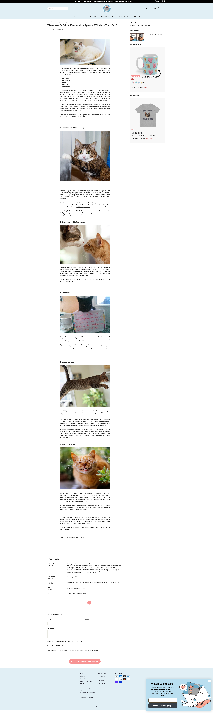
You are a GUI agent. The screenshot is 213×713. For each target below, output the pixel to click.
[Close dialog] (209, 681)
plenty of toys (89, 279)
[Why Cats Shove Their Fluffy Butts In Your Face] (137, 37)
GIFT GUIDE (83, 16)
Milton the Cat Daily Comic (87, 692)
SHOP (73, 16)
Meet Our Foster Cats (86, 695)
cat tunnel (80, 207)
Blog (81, 690)
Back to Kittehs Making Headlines (86, 661)
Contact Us (83, 679)
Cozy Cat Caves (126, 1)
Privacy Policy (79, 650)
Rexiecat (81, 538)
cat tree (87, 207)
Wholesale (83, 683)
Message (50, 628)
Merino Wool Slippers (106, 1)
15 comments (51, 29)
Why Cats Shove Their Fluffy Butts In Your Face (154, 35)
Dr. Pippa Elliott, (74, 211)
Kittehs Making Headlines (59, 22)
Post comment (55, 645)
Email (87, 620)
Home (48, 22)
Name (49, 620)
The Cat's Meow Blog (121, 16)
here (68, 529)
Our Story (137, 16)
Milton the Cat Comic (99, 16)
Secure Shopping (85, 688)
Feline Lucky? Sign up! (162, 705)
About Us (82, 676)
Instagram (65, 187)
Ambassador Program (86, 697)
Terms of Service (90, 650)
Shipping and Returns (86, 681)
